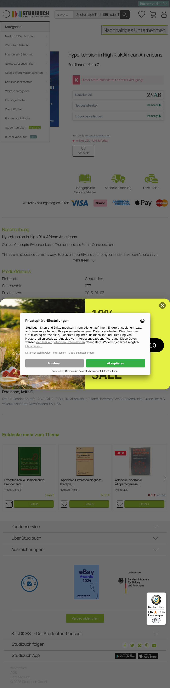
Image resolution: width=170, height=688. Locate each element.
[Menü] (163, 595)
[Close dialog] (162, 305)
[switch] (156, 620)
